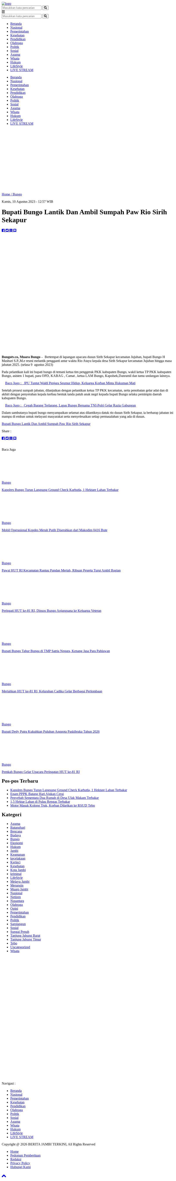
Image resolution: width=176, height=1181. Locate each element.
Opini (14, 908)
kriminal (15, 874)
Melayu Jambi (19, 881)
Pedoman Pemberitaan (25, 1155)
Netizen (15, 897)
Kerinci (15, 862)
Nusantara (17, 901)
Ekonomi (16, 843)
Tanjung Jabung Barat (25, 935)
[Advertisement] (88, 159)
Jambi (14, 850)
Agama (15, 54)
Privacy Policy (20, 1163)
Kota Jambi (18, 870)
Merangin (16, 885)
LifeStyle (16, 66)
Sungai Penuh (19, 931)
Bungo (17, 194)
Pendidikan (18, 39)
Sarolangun (18, 924)
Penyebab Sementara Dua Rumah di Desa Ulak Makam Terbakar (54, 798)
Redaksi (15, 1159)
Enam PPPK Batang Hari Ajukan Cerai (37, 794)
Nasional (16, 27)
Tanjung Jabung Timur (25, 939)
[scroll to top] (4, 1177)
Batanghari (17, 827)
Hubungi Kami (20, 1167)
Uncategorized (20, 947)
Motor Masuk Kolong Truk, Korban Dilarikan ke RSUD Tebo (52, 805)
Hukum (15, 62)
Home (14, 1151)
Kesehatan (17, 35)
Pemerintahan (19, 31)
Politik (14, 47)
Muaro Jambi (19, 889)
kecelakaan (17, 858)
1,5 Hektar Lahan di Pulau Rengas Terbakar (40, 801)
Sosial (14, 51)
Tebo (13, 943)
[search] (45, 8)
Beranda (16, 24)
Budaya (15, 835)
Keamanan (17, 854)
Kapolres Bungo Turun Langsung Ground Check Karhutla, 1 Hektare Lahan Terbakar (68, 790)
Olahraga (16, 43)
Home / (7, 194)
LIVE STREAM (21, 70)
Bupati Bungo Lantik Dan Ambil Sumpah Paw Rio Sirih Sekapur (46, 424)
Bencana (16, 831)
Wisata (14, 58)
